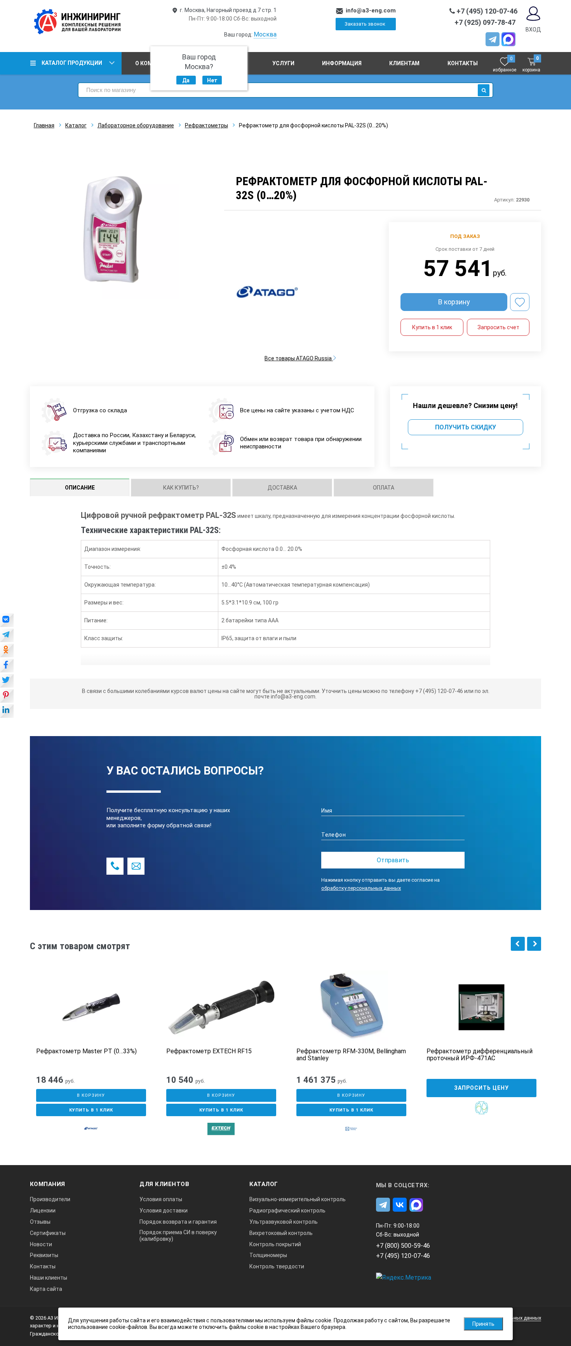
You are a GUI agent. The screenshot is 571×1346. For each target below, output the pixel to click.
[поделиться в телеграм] (7, 636)
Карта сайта (46, 1289)
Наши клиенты (48, 1278)
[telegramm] (493, 39)
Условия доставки (163, 1210)
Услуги (283, 63)
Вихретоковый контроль (281, 1233)
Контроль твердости (276, 1266)
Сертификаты (48, 1233)
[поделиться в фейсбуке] (7, 666)
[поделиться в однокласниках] (7, 651)
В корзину (454, 302)
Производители (50, 1199)
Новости (41, 1244)
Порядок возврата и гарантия (178, 1222)
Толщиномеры (268, 1255)
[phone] (115, 866)
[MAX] (508, 39)
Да (186, 80)
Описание (80, 488)
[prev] (518, 944)
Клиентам (404, 63)
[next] (534, 944)
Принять (483, 1324)
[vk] (400, 1205)
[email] (135, 866)
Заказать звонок (365, 24)
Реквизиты (44, 1255)
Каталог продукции (72, 63)
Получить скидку (465, 427)
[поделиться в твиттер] (7, 681)
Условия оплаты (160, 1199)
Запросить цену (481, 1088)
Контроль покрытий (275, 1244)
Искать (483, 90)
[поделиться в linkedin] (7, 711)
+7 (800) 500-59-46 (403, 1245)
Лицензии (43, 1210)
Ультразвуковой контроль (283, 1222)
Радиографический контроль (287, 1210)
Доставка (282, 488)
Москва (265, 34)
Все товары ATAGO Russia (299, 358)
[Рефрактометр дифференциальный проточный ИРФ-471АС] (481, 1007)
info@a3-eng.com (371, 10)
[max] (416, 1205)
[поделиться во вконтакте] (7, 620)
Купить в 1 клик (432, 327)
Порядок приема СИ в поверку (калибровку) (178, 1235)
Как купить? (181, 488)
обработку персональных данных (361, 888)
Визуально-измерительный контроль (297, 1199)
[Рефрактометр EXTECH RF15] (221, 1007)
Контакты (462, 63)
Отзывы (40, 1222)
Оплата (383, 488)
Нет (212, 80)
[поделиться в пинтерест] (7, 696)
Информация (342, 63)
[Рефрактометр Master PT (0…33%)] (91, 1007)
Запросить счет (498, 327)
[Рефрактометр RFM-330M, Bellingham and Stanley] (351, 1007)
